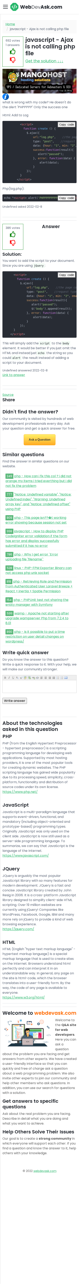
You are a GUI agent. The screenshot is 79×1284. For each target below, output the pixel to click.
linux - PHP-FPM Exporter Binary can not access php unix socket (38, 570)
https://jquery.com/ (18, 929)
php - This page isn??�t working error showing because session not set (36, 520)
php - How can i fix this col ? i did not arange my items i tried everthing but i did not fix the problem (38, 481)
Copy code (66, 124)
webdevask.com (45, 1171)
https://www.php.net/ (20, 791)
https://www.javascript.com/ (25, 855)
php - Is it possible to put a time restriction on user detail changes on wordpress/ (35, 636)
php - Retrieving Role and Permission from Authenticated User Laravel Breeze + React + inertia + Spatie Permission (39, 586)
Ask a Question (39, 439)
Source (8, 394)
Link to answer (13, 375)
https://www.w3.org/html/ (23, 997)
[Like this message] (13, 51)
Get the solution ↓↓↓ (44, 61)
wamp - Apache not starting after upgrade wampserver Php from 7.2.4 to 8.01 (37, 618)
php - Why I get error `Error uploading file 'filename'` (31, 557)
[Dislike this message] (13, 60)
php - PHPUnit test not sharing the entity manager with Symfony (36, 602)
